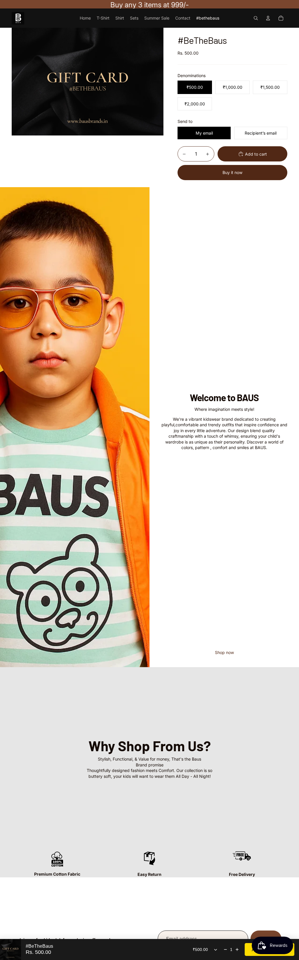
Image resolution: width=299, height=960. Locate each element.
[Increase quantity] (237, 949)
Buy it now (232, 172)
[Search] (255, 18)
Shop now (224, 652)
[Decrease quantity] (225, 949)
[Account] (268, 18)
